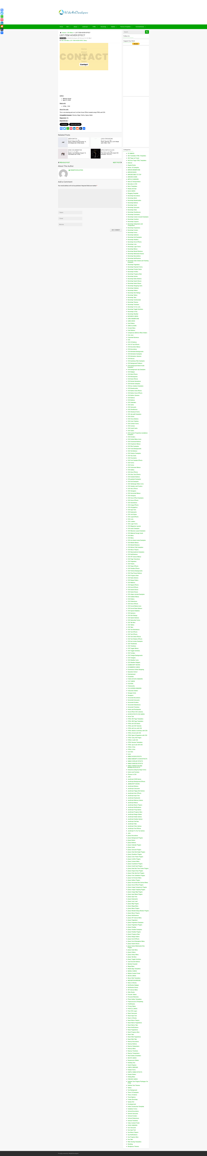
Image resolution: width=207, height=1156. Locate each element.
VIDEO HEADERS (132, 1125)
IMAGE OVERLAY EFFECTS (135, 761)
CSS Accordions (132, 349)
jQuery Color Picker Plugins (135, 856)
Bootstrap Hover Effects (135, 242)
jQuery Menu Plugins (133, 908)
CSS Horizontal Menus (134, 493)
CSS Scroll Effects (133, 587)
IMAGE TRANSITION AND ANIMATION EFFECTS (135, 766)
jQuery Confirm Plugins (134, 859)
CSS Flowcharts (132, 458)
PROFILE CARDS (132, 1008)
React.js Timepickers (133, 1053)
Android (130, 163)
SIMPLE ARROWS (133, 1067)
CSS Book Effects (133, 379)
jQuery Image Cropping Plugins (136, 889)
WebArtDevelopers (73, 38)
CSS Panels (131, 564)
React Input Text (132, 1015)
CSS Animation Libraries (134, 356)
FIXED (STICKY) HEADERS (135, 679)
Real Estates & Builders (134, 1055)
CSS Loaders (131, 521)
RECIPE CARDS (132, 1058)
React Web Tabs (132, 1039)
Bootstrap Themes (133, 302)
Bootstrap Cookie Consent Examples (138, 217)
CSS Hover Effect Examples (136, 498)
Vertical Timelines (133, 1120)
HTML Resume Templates (135, 742)
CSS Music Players (133, 549)
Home (61, 26)
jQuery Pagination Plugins (135, 925)
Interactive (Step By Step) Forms (137, 770)
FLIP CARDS (131, 681)
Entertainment (131, 674)
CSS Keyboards (132, 512)
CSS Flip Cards (132, 455)
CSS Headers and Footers (135, 486)
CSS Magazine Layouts (134, 526)
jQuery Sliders (132, 952)
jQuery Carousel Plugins (134, 849)
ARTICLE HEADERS (133, 179)
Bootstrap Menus (132, 249)
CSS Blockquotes (133, 376)
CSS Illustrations (132, 502)
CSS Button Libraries (133, 395)
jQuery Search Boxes (133, 943)
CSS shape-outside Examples (136, 594)
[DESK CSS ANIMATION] (63, 158)
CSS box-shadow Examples (135, 386)
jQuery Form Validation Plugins (136, 875)
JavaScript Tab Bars (133, 821)
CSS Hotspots (132, 495)
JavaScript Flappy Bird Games (136, 791)
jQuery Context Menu (133, 861)
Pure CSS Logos (132, 1011)
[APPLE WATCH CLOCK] (96, 158)
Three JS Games (132, 1095)
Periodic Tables (132, 994)
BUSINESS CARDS (133, 316)
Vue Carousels (132, 1127)
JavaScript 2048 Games (134, 779)
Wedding (130, 1144)
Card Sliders (131, 323)
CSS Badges (131, 372)
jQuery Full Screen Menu (134, 878)
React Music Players (133, 1020)
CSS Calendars (132, 402)
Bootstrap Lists (132, 244)
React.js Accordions (133, 1041)
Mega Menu (131, 966)
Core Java (130, 335)
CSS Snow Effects (133, 603)
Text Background (132, 1090)
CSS (67, 26)
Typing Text (131, 1102)
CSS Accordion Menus (134, 347)
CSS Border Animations (134, 381)
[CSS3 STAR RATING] (96, 146)
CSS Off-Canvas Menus (134, 556)
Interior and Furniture (133, 772)
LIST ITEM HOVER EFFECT (76, 40)
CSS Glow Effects (133, 472)
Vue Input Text (132, 1130)
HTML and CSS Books (134, 723)
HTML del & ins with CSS (135, 728)
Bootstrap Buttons (133, 203)
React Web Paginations (134, 1037)
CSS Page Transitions (134, 559)
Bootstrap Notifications (134, 258)
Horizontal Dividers (133, 702)
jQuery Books (131, 840)
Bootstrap (103, 26)
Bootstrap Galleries (133, 235)
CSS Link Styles (132, 514)
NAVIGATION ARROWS (134, 980)
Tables (129, 1088)
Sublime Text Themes (134, 1085)
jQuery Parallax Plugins (134, 932)
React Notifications (133, 1027)
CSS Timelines (132, 646)
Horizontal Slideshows (134, 705)
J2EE (129, 777)
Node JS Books (132, 983)
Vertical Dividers (132, 1116)
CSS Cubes (131, 430)
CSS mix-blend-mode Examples (137, 540)
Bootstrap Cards (132, 205)
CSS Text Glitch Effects (134, 636)
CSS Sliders (131, 599)
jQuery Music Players (134, 913)
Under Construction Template (136, 1106)
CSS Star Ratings (132, 615)
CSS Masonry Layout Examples (136, 531)
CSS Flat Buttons (132, 451)
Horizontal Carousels (134, 700)
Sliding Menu (131, 1077)
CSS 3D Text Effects (133, 344)
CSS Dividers (131, 437)
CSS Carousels (132, 407)
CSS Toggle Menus (133, 648)
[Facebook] (2, 10)
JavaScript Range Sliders (135, 814)
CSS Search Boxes (133, 589)
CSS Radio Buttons (133, 578)
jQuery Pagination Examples (135, 922)
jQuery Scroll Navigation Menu (136, 941)
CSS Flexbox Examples (134, 453)
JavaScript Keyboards (134, 798)
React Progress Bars (133, 1032)
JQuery (75, 26)
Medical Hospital (132, 964)
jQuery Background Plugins (135, 838)
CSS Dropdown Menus (134, 444)
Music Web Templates (134, 978)
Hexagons (130, 695)
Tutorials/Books (140, 26)
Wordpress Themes (133, 1146)
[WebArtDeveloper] (73, 14)
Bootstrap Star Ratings (134, 293)
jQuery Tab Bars (132, 957)
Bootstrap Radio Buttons (135, 278)
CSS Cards (131, 405)
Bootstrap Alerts (132, 198)
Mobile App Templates (134, 968)
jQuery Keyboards (133, 899)
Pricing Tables (132, 1006)
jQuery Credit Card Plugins (135, 866)
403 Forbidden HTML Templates (137, 156)
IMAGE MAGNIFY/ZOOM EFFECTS (137, 759)
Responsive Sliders (133, 1060)
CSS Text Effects (132, 632)
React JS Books (132, 1018)
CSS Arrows (131, 358)
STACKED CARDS (133, 1079)
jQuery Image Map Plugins (135, 892)
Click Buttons (131, 330)
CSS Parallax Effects (133, 568)
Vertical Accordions (133, 1111)
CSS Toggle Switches (134, 650)
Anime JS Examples (133, 167)
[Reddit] (2, 26)
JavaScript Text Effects (134, 828)
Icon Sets (130, 752)
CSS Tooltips (131, 653)
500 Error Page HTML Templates (137, 160)
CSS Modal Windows (134, 545)
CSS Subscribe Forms (134, 620)
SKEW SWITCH (72, 138)
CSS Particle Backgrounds (135, 571)
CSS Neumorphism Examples (136, 552)
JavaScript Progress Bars (135, 812)
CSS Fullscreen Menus (134, 467)
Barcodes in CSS (132, 184)
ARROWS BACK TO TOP (134, 174)
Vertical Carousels (133, 1113)
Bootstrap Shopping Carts (135, 286)
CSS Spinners (131, 613)
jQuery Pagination (133, 920)
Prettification (131, 1004)
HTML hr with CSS (133, 740)
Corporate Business (133, 337)
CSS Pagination (132, 561)
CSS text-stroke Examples (135, 641)
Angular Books (132, 165)
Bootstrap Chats (132, 210)
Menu (85, 40)
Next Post (116, 162)
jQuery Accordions (133, 835)
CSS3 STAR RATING (107, 138)
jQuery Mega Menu (133, 906)
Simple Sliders (132, 1074)
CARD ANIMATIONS (133, 318)
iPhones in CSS (132, 774)
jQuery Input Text (132, 896)
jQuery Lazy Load (132, 901)
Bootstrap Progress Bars (135, 274)
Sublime (113, 26)
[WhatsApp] (2, 16)
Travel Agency (132, 1097)
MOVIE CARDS (132, 976)
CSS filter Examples (133, 446)
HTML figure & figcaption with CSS (137, 735)
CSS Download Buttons (134, 441)
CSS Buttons (131, 398)
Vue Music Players (133, 1132)
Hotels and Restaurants (134, 709)
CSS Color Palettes (133, 421)
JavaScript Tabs (132, 824)
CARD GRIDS (131, 321)
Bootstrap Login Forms (134, 246)
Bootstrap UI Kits (132, 311)
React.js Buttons (132, 1044)
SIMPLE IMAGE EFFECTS (135, 1072)
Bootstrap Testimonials (134, 300)
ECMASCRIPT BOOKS (134, 665)
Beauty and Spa (132, 188)
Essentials (131, 676)
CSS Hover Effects (133, 500)
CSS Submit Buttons (133, 618)
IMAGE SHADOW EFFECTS (135, 763)
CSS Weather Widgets (134, 662)
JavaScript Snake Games (135, 817)
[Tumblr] (2, 29)
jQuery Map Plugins (133, 903)
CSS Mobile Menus (133, 542)
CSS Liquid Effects (133, 517)
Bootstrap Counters (133, 219)
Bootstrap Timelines (133, 304)
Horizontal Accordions (134, 697)
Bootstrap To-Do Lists (134, 307)
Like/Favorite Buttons (134, 961)
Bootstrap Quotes (133, 276)
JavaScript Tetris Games (135, 826)
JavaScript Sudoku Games (135, 819)
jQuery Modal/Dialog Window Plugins (138, 911)
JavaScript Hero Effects (134, 793)
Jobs (129, 833)
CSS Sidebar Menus (133, 596)
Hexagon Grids (132, 693)
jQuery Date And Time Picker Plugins (138, 868)
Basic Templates (132, 186)
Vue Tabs (130, 1139)
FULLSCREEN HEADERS (134, 688)
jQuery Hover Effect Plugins (135, 885)
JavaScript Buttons (133, 786)
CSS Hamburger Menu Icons (136, 484)
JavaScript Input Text (134, 795)
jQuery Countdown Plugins (135, 864)
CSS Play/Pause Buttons (135, 573)
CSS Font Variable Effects (135, 460)
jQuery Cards (131, 847)
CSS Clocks (131, 416)
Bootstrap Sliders (133, 290)
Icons (129, 754)
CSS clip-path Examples (134, 414)
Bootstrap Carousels (133, 207)
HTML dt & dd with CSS (134, 733)
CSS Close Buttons (133, 419)
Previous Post (64, 162)
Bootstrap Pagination (134, 264)
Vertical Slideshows (133, 1118)
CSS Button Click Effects (135, 390)
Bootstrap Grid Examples (135, 237)
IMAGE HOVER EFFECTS (135, 756)
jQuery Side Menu (133, 950)
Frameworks (131, 686)
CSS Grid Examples (133, 481)
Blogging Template (133, 193)
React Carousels (132, 1013)
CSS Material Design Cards (135, 533)
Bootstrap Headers (133, 239)
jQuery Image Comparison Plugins (137, 887)
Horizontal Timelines (133, 707)
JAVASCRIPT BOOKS (134, 784)
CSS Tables (131, 625)
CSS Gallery (131, 470)
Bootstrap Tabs (132, 297)
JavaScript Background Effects (136, 781)
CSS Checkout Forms (134, 412)
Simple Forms (132, 1070)
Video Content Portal (133, 1123)
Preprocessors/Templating (135, 1001)
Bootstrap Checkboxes (134, 212)
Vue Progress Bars (133, 1137)
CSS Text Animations (133, 629)
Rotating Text (131, 1062)
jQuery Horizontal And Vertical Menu (138, 882)
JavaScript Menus (133, 802)
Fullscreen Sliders (133, 690)
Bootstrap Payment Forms (135, 267)
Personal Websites (133, 997)
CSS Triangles (132, 658)
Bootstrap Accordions (134, 196)
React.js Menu (132, 1048)
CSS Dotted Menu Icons (134, 439)
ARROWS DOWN (132, 177)
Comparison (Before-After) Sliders (137, 333)
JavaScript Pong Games (134, 809)
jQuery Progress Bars (134, 934)
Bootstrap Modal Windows (135, 251)
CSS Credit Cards (132, 428)
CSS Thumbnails (132, 643)
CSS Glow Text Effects (134, 474)
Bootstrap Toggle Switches (135, 309)
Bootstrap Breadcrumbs (134, 200)
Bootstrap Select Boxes (134, 283)
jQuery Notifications (133, 915)
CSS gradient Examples (134, 479)
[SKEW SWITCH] (63, 146)
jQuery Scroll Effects (133, 939)
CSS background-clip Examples (136, 369)
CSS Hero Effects (133, 488)
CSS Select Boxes (133, 592)
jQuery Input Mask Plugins (135, 894)
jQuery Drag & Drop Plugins (135, 871)
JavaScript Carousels (134, 788)
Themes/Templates (125, 26)
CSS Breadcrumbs (133, 388)
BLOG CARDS (131, 191)
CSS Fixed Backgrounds (134, 448)
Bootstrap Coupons (133, 221)
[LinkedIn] (2, 23)
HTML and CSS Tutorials (134, 726)
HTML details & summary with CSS (137, 730)
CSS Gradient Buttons (134, 477)
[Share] (2, 32)
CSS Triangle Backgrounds (135, 655)
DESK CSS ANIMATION (75, 150)
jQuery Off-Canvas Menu (135, 918)
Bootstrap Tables (132, 295)
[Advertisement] (119, 12)
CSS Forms (131, 463)
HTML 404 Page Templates (135, 719)
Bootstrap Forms (132, 232)
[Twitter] (2, 13)
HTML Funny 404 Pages (134, 737)
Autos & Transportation (134, 181)
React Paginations (133, 1030)
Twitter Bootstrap (133, 1099)
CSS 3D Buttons (132, 342)
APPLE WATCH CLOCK (107, 150)
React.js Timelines (133, 1051)
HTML (94, 26)
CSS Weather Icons (133, 660)
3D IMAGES (131, 153)
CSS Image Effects (133, 505)
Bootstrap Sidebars (133, 288)
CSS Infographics (133, 507)
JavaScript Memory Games (135, 800)
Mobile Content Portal (134, 973)
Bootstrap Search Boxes (134, 281)
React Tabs (131, 1034)
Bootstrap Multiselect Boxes (136, 253)
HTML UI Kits (131, 747)
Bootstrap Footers (133, 230)
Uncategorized (132, 1104)
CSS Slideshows (132, 601)
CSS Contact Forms (133, 423)
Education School (132, 672)
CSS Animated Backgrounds (135, 351)
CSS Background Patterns (135, 363)
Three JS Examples (133, 1092)
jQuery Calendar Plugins (134, 845)
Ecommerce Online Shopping (136, 669)
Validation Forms (132, 1109)
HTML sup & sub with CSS (135, 744)
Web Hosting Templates (134, 1142)
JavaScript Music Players (135, 805)
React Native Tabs (133, 1025)
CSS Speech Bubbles (134, 611)
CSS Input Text (132, 510)
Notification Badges (133, 985)
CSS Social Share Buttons (135, 608)
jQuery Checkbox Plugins (135, 854)
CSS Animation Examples (135, 354)
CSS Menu (70, 32)
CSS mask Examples (133, 528)
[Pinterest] (2, 19)
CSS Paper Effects (133, 566)
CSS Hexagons (132, 491)
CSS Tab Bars (131, 622)
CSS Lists (130, 519)
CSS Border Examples (134, 383)
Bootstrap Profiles (133, 271)
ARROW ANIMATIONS (134, 170)
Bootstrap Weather (133, 314)
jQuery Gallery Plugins (134, 880)
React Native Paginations (135, 1023)
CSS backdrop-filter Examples (136, 361)
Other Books (131, 992)
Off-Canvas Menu (133, 990)
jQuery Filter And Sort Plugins (136, 873)
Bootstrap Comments (134, 214)
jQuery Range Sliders (133, 936)
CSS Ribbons (131, 582)
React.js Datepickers (133, 1046)
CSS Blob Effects (133, 374)
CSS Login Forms (133, 524)
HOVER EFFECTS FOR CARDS (136, 714)
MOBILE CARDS (132, 971)
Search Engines (132, 1065)
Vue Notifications (132, 1134)
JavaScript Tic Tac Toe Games (136, 831)
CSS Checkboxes (132, 409)
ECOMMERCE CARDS (134, 667)
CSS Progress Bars (133, 575)
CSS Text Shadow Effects (135, 639)
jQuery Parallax (132, 927)
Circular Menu (131, 328)
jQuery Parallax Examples (135, 929)
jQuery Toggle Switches (134, 959)
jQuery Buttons (132, 842)
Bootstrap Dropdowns (134, 228)
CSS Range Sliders (133, 580)
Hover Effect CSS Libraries (135, 712)
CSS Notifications (133, 554)
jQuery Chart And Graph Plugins (136, 852)
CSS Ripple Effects (133, 585)
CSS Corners (131, 426)
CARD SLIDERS (132, 325)
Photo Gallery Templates (135, 999)
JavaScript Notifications (134, 807)
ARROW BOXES (132, 172)
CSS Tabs (130, 627)
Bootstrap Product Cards (135, 269)
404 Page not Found (133, 158)
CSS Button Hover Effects (135, 393)
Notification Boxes (133, 987)
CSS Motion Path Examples (135, 547)
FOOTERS (130, 683)
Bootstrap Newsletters (134, 256)
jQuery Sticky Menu (133, 954)
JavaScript (85, 26)
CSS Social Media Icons (134, 606)
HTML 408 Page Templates (135, 721)
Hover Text (131, 716)
